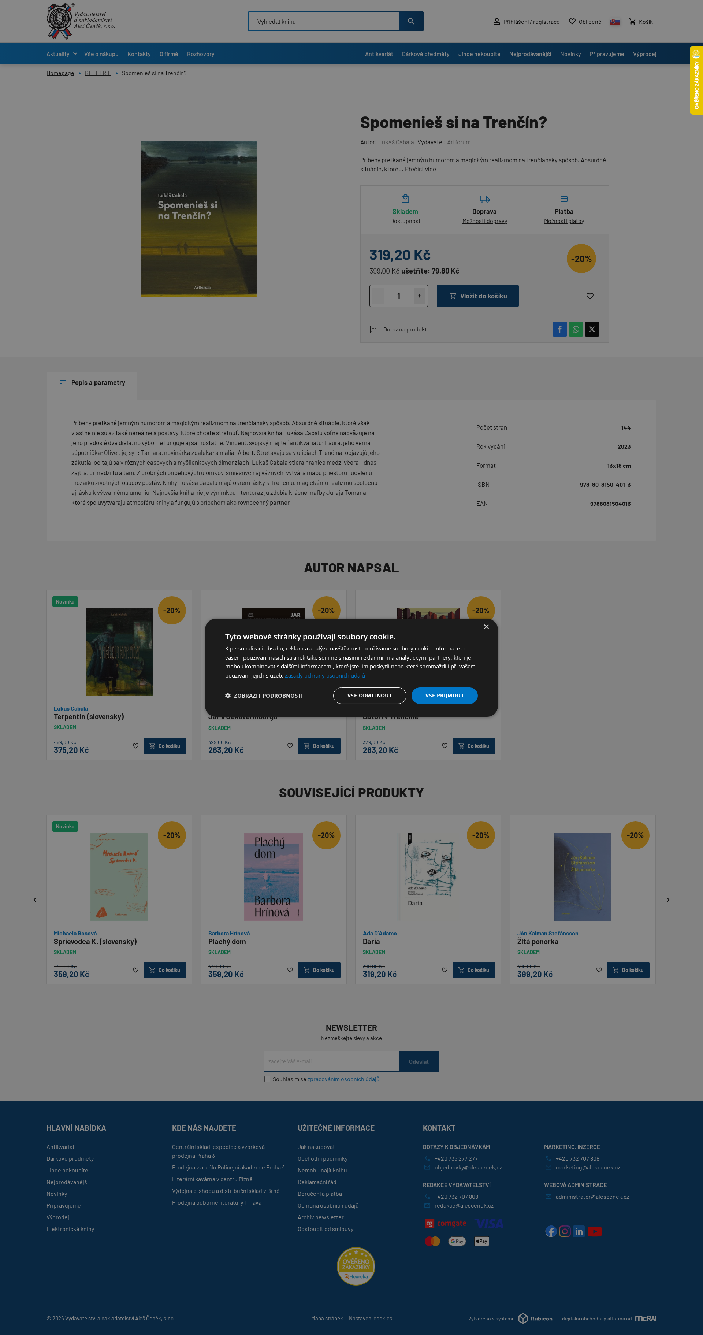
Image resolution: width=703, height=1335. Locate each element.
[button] (264, 695)
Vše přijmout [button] (444, 695)
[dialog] (351, 667)
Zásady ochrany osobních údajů (325, 675)
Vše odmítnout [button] (369, 695)
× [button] (486, 627)
